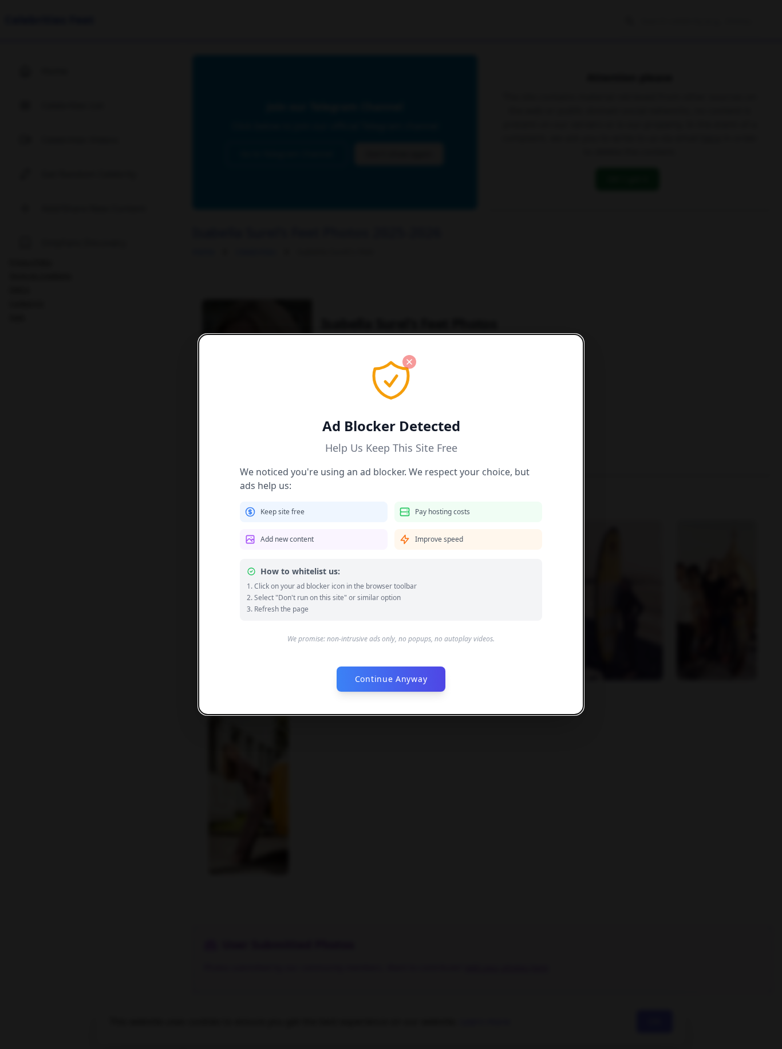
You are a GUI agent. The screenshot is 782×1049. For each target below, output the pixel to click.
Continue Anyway (391, 678)
